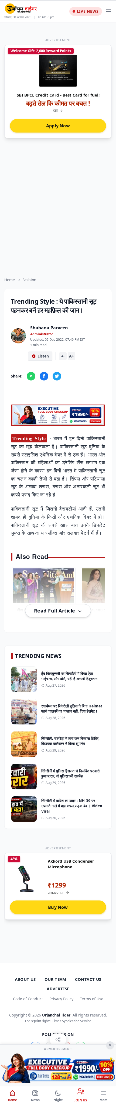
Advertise (58, 988)
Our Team (55, 979)
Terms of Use (91, 998)
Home (9, 279)
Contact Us (88, 979)
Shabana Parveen (49, 328)
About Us (25, 979)
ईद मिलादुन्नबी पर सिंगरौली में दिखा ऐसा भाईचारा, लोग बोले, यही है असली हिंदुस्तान (69, 676)
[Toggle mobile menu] (108, 11)
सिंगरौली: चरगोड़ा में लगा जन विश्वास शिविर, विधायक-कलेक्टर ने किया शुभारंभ (70, 741)
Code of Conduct (28, 998)
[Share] (58, 1039)
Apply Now (58, 126)
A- (62, 356)
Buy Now (58, 907)
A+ (71, 356)
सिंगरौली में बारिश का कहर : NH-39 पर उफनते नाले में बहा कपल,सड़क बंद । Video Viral (71, 806)
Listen (43, 356)
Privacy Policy (61, 998)
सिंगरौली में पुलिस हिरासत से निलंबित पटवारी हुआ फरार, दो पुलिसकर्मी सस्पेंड (70, 773)
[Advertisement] (58, 208)
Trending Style (29, 438)
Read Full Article (55, 610)
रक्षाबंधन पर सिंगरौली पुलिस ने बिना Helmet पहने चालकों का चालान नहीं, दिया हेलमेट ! (71, 708)
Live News (88, 11)
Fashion (29, 279)
